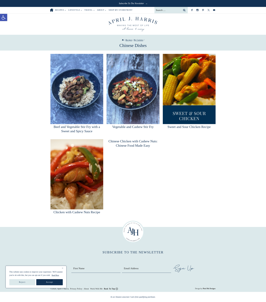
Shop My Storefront (121, 10)
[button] (3, 17)
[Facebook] (192, 10)
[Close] (63, 268)
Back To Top (109, 289)
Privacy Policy (76, 289)
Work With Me (96, 289)
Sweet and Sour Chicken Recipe (189, 127)
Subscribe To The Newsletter (131, 3)
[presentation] (76, 89)
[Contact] (214, 10)
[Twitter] (208, 10)
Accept (49, 282)
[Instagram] (197, 10)
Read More (55, 275)
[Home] (123, 40)
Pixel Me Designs (209, 289)
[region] (36, 277)
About (86, 289)
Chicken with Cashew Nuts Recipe (76, 212)
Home (51, 10)
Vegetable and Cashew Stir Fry (133, 127)
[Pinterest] (203, 10)
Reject (22, 282)
